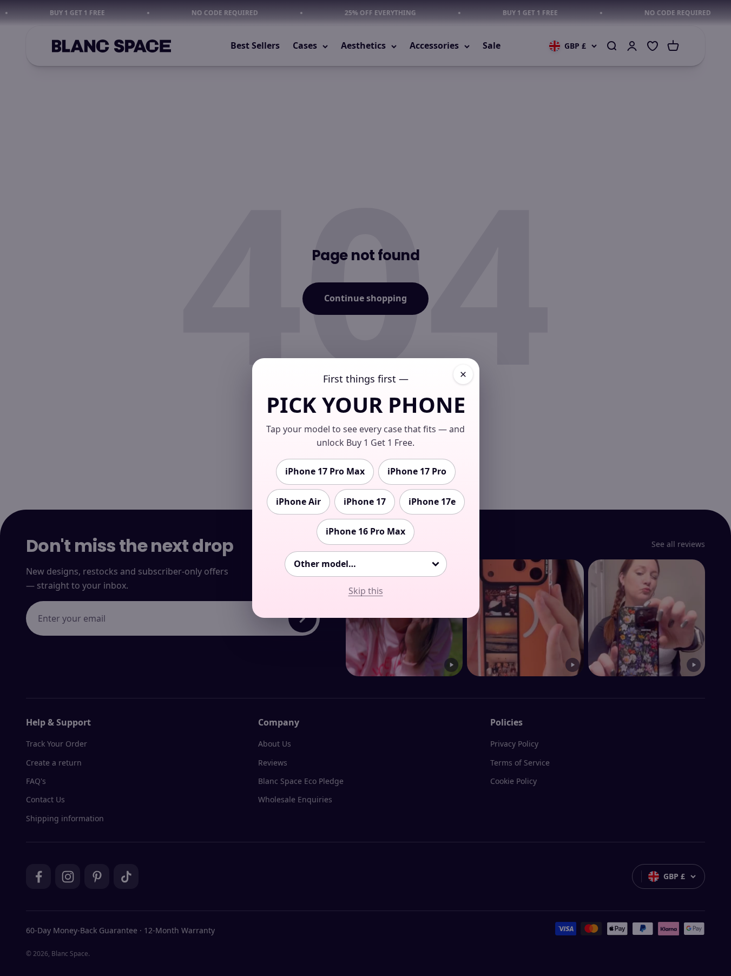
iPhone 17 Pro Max (325, 471)
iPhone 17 (365, 501)
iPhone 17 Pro (416, 471)
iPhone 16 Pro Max (365, 531)
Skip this (365, 591)
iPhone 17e (432, 501)
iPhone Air (298, 501)
